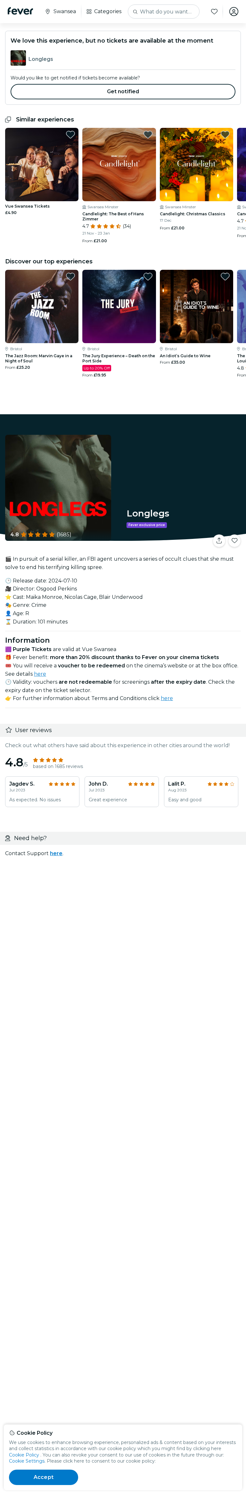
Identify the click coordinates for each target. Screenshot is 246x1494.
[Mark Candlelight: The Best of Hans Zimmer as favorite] (148, 134)
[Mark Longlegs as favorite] (234, 540)
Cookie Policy (24, 1455)
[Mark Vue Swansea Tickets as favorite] (70, 134)
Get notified (123, 91)
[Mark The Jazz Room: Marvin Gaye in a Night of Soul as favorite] (70, 276)
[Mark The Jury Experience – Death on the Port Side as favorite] (148, 276)
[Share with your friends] (219, 540)
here (40, 674)
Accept (43, 1477)
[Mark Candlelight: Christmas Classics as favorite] (225, 134)
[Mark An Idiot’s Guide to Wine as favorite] (225, 276)
